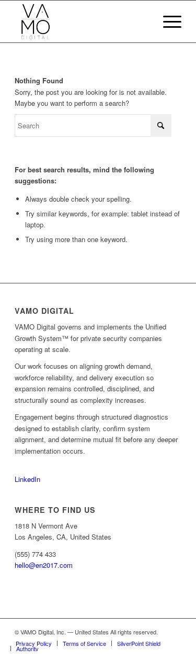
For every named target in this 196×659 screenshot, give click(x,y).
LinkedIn (27, 479)
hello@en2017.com (44, 565)
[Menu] (167, 21)
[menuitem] (167, 21)
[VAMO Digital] (81, 21)
